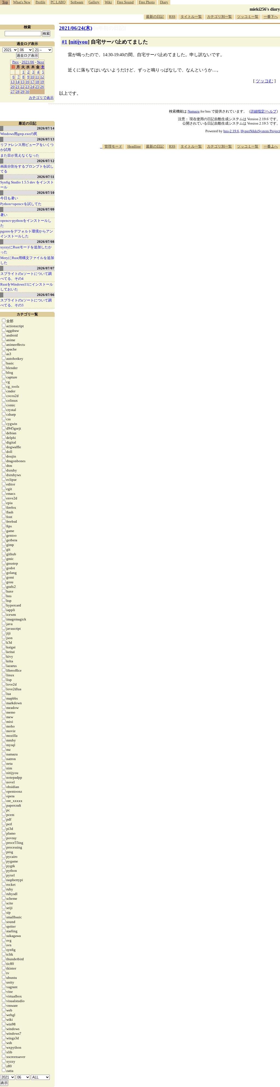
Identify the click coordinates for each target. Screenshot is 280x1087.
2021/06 (28, 62)
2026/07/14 (45, 128)
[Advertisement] (180, 166)
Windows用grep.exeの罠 (18, 134)
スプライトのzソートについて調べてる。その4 (26, 276)
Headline (134, 146)
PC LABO (58, 2)
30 (27, 92)
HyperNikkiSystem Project (260, 131)
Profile (40, 2)
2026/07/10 (45, 193)
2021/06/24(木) (75, 28)
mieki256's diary (265, 9)
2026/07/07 (45, 268)
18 (37, 82)
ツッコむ (264, 81)
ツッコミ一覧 (247, 17)
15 (22, 82)
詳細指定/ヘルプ (263, 111)
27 (12, 92)
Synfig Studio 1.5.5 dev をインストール (27, 184)
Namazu (194, 111)
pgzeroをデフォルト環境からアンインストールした (26, 233)
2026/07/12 (45, 161)
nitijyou (79, 42)
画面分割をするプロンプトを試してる (27, 168)
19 (42, 82)
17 (32, 82)
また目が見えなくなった (19, 155)
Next (40, 62)
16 (27, 82)
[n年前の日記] (110, 28)
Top (5, 2)
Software (77, 2)
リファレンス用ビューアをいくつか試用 (27, 147)
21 (17, 87)
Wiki (108, 2)
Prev (15, 62)
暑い (3, 215)
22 (22, 87)
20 (12, 87)
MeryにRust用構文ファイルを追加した (27, 260)
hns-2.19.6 (231, 131)
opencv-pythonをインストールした (25, 223)
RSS (172, 17)
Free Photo (147, 2)
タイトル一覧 (191, 17)
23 (27, 87)
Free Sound (125, 2)
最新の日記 (155, 17)
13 (12, 82)
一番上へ (271, 146)
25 (37, 87)
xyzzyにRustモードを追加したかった (26, 249)
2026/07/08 (45, 242)
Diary (164, 2)
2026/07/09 (45, 209)
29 (22, 92)
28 (17, 92)
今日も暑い (9, 198)
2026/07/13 (45, 139)
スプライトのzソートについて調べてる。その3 (26, 302)
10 (32, 77)
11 (37, 77)
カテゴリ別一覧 (219, 17)
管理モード (113, 146)
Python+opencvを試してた (21, 204)
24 (32, 87)
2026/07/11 (45, 177)
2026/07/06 (45, 295)
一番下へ (271, 17)
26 (42, 87)
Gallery (94, 2)
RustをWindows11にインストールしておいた (26, 286)
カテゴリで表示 (41, 98)
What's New (21, 2)
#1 (64, 42)
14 (17, 82)
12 (42, 77)
